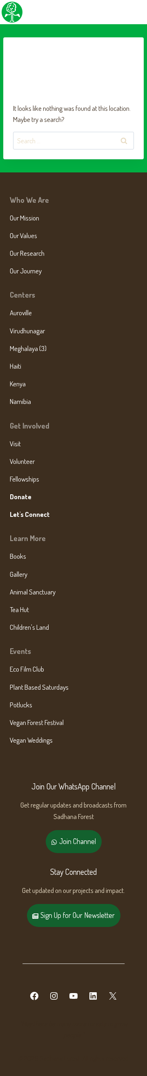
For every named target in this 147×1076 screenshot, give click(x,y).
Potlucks (21, 704)
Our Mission (24, 217)
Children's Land (29, 627)
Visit (15, 443)
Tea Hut (19, 609)
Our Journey (26, 270)
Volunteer (22, 461)
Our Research (27, 253)
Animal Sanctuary (33, 591)
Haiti (15, 366)
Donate (20, 496)
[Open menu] (139, 12)
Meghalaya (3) (28, 348)
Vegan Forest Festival (37, 722)
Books (18, 556)
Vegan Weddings (31, 740)
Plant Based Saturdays (39, 687)
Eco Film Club (27, 669)
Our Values (23, 235)
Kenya (18, 383)
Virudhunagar (27, 330)
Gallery (18, 574)
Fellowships (24, 479)
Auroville (21, 312)
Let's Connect (30, 514)
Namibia (20, 401)
